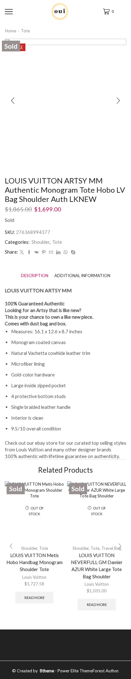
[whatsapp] (65, 252)
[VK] (36, 252)
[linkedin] (58, 252)
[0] (103, 11)
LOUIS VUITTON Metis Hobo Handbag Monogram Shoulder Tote (34, 562)
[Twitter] (21, 252)
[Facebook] (29, 252)
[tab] (35, 276)
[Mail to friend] (51, 252)
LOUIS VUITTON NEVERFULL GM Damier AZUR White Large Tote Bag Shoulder (97, 565)
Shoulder (40, 242)
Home (10, 30)
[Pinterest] (43, 252)
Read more (34, 598)
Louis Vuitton (34, 577)
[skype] (72, 252)
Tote (25, 30)
